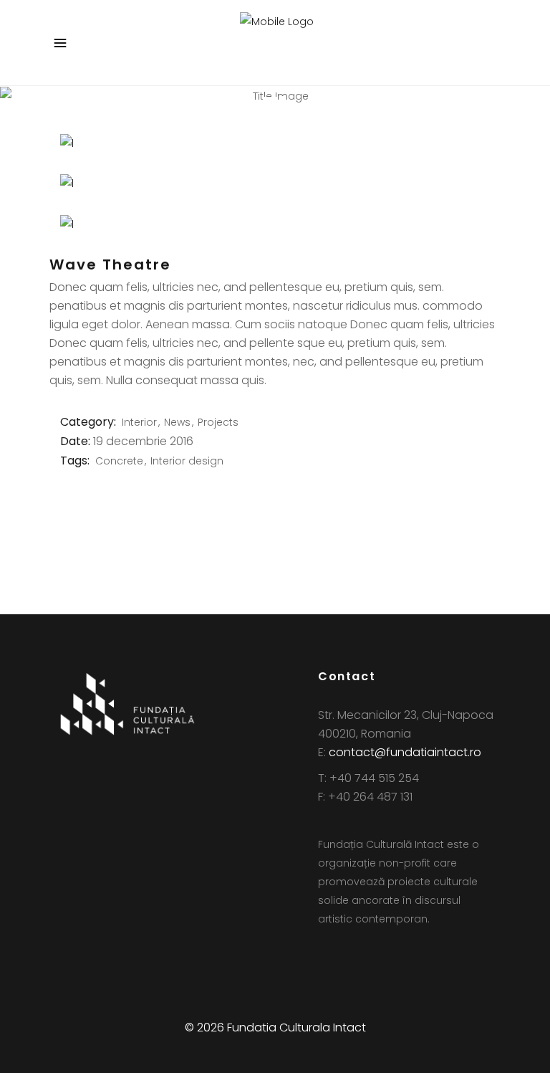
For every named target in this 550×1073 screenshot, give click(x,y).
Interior (139, 422)
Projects (218, 422)
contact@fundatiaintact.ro (405, 752)
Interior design (186, 461)
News (177, 422)
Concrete (119, 461)
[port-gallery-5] (275, 183)
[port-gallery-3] (275, 224)
